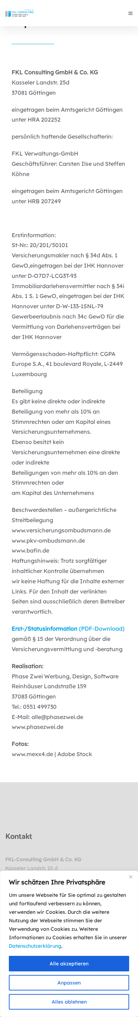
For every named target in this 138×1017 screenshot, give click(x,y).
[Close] (130, 876)
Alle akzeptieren (69, 963)
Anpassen (69, 983)
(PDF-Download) (68, 628)
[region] (69, 944)
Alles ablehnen (69, 1002)
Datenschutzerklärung (35, 946)
